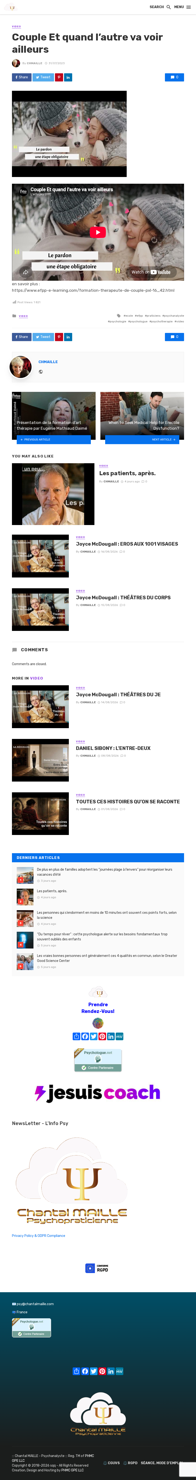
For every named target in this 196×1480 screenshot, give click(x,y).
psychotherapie (162, 321)
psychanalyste (174, 315)
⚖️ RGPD (130, 1463)
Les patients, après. (127, 473)
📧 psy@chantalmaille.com (33, 1304)
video (180, 321)
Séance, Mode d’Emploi (162, 1463)
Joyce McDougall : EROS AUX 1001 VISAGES (127, 544)
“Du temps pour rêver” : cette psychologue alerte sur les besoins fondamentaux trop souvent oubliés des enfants (102, 936)
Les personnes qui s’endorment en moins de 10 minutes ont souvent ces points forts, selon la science (107, 915)
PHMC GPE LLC (72, 1470)
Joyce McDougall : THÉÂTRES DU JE (118, 694)
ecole (129, 315)
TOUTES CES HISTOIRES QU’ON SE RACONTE (128, 802)
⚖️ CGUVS (111, 1463)
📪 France (19, 1312)
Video (16, 26)
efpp (140, 315)
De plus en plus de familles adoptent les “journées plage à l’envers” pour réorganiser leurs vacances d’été (104, 872)
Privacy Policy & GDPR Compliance (38, 1236)
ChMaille (34, 63)
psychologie (118, 321)
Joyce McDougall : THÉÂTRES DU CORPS (123, 597)
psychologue (138, 321)
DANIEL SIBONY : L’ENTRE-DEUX (113, 748)
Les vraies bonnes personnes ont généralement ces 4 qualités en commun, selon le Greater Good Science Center (107, 958)
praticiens (153, 315)
